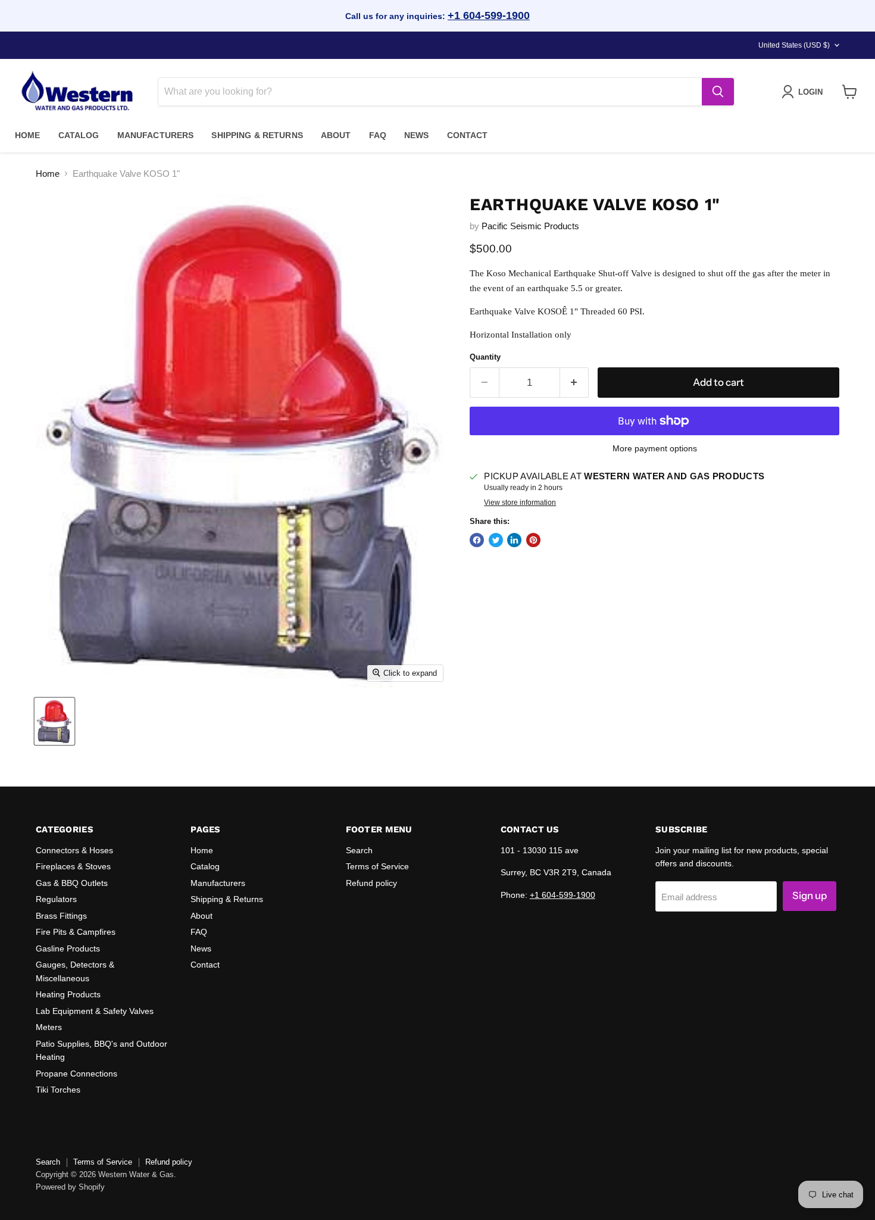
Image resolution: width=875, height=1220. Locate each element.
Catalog (78, 135)
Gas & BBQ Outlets (72, 883)
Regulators (56, 899)
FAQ (377, 135)
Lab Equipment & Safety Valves (95, 1011)
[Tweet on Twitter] (496, 540)
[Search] (718, 91)
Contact (467, 135)
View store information (520, 502)
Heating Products (68, 994)
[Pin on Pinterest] (533, 540)
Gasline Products (68, 948)
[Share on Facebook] (477, 540)
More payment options (654, 448)
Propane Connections (76, 1073)
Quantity (485, 356)
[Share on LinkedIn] (514, 540)
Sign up (809, 895)
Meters (49, 1027)
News (416, 135)
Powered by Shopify (70, 1186)
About (336, 135)
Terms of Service (377, 866)
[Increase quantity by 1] (574, 382)
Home (27, 135)
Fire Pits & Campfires (75, 932)
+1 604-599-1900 (489, 15)
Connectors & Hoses (74, 850)
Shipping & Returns (257, 135)
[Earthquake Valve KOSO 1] (54, 721)
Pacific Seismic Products (530, 226)
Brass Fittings (61, 916)
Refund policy (371, 883)
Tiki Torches (58, 1089)
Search (359, 850)
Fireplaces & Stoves (73, 866)
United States (794, 45)
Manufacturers (155, 135)
